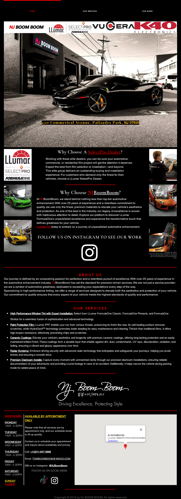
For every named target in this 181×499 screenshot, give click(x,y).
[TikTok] (44, 480)
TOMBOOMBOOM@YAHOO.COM (51, 458)
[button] (90, 9)
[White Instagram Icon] (89, 252)
